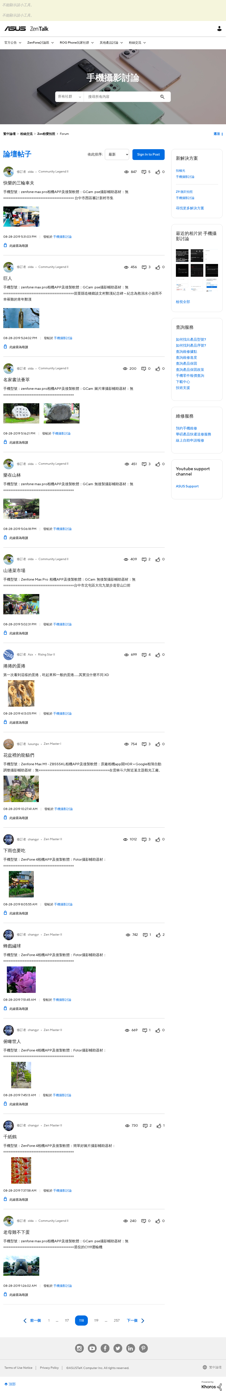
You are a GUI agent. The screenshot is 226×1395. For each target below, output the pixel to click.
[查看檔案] (8, 172)
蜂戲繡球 (12, 946)
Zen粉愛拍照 (46, 134)
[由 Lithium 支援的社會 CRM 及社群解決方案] (212, 1385)
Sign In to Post (148, 154)
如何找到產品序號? (191, 345)
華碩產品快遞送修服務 (193, 434)
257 (117, 1320)
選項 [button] (217, 134)
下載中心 (183, 382)
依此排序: (95, 154)
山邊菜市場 (14, 571)
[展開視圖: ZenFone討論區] (52, 42)
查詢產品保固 (186, 363)
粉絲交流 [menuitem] (135, 43)
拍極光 (180, 171)
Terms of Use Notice (18, 1368)
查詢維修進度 (186, 357)
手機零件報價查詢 (190, 375)
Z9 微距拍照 (184, 192)
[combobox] (127, 96)
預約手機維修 (186, 428)
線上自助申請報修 (190, 440)
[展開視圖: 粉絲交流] (144, 42)
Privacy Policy (49, 1368)
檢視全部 (183, 302)
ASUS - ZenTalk (26, 28)
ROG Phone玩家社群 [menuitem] (74, 43)
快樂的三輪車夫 (18, 183)
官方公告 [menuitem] (10, 43)
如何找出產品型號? (191, 339)
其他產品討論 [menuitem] (109, 43)
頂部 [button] (12, 1384)
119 (96, 1320)
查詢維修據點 (186, 351)
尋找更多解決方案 (190, 208)
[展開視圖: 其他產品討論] (121, 42)
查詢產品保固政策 (190, 370)
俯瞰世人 (12, 1041)
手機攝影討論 (62, 237)
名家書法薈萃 (16, 380)
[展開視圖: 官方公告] (20, 42)
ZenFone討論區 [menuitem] (38, 43)
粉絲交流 (26, 134)
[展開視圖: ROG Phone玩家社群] (92, 42)
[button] (182, 255)
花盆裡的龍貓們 (18, 755)
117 (67, 1320)
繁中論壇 (9, 134)
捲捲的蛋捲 (14, 666)
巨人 (7, 278)
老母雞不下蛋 (16, 1232)
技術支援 (183, 388)
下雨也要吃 (14, 851)
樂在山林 (12, 475)
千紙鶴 (10, 1137)
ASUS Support (187, 486)
